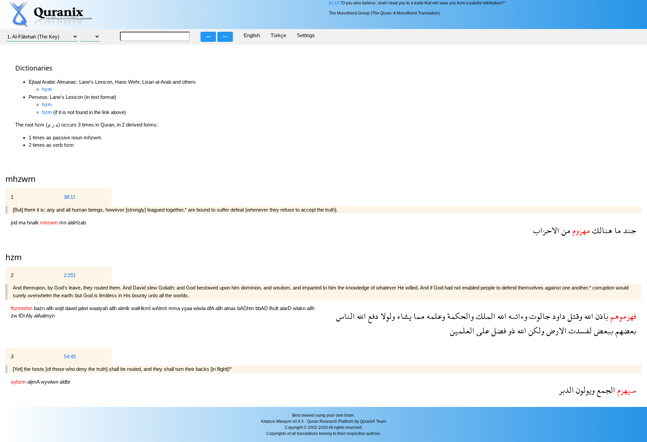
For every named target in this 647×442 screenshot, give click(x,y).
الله (587, 316)
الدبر (566, 389)
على (481, 330)
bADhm (246, 308)
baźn (40, 308)
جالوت (538, 316)
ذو (510, 330)
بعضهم (624, 330)
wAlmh (160, 308)
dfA (211, 308)
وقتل (573, 316)
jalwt (83, 308)
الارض (555, 330)
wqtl (60, 308)
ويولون (584, 389)
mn (63, 222)
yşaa (187, 308)
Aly (30, 316)
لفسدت (579, 330)
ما (616, 230)
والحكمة (459, 316)
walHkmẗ (141, 308)
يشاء (403, 316)
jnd (15, 222)
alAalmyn (44, 316)
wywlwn (50, 382)
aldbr (65, 382)
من (565, 230)
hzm (47, 89)
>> (225, 36)
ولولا (386, 316)
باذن (600, 316)
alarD (286, 308)
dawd (71, 308)
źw (15, 316)
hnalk (33, 222)
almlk (124, 308)
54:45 (70, 356)
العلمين (462, 330)
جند (628, 230)
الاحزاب (546, 230)
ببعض (602, 330)
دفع (372, 316)
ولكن (535, 330)
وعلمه (435, 316)
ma (23, 222)
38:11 (69, 197)
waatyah (99, 308)
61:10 (334, 3)
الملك (484, 316)
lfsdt (274, 308)
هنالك (601, 230)
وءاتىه (516, 316)
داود (557, 316)
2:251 (70, 275)
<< (208, 36)
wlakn (300, 308)
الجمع (605, 389)
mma (174, 308)
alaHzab (77, 222)
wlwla (200, 308)
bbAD (262, 308)
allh (50, 308)
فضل (497, 330)
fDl (22, 316)
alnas (230, 308)
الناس (345, 316)
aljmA (34, 382)
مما (418, 316)
